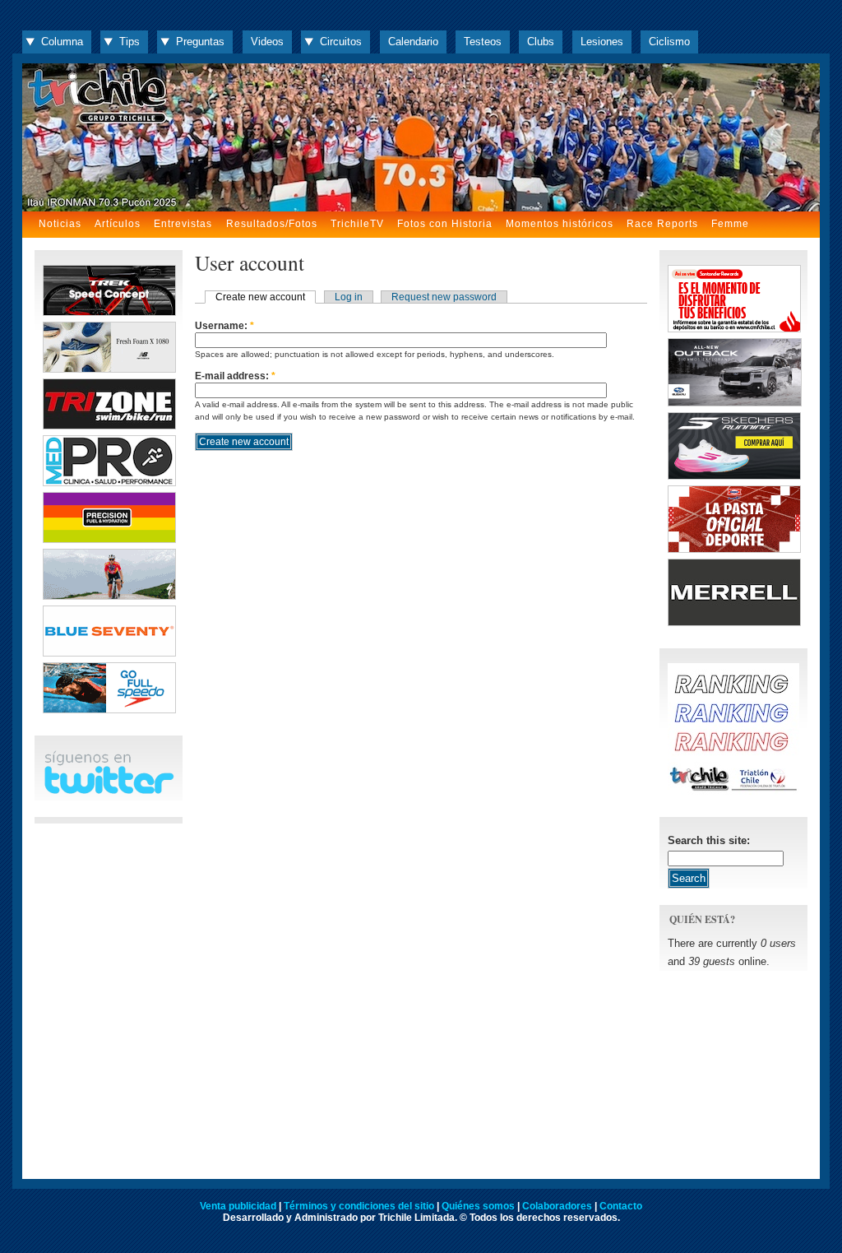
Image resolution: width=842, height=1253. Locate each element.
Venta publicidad (238, 1206)
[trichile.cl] (421, 137)
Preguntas (200, 41)
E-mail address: (235, 376)
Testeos (483, 41)
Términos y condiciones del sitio (359, 1206)
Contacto (620, 1206)
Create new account (260, 297)
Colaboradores (557, 1206)
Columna (62, 41)
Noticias (60, 224)
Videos (267, 41)
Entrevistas (183, 224)
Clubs (540, 41)
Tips (129, 41)
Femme (730, 224)
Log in (349, 297)
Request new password (444, 297)
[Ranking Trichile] (733, 791)
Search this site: (709, 840)
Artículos (118, 224)
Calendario (413, 41)
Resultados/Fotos (271, 224)
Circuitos (341, 41)
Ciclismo (669, 41)
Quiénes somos (478, 1206)
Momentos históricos (559, 224)
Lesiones (602, 41)
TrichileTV (357, 224)
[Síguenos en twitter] (108, 791)
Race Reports (662, 224)
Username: (224, 326)
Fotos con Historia (445, 224)
